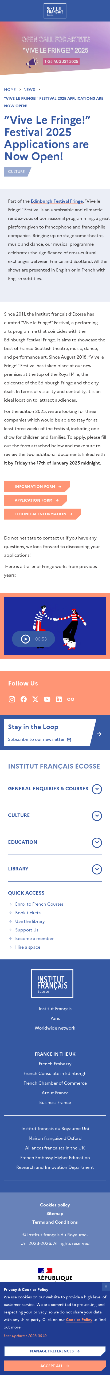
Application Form (34, 500)
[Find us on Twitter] (35, 699)
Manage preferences (52, 1351)
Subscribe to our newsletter (37, 739)
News (29, 89)
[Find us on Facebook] (24, 699)
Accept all (51, 1366)
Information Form (35, 487)
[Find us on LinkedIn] (59, 699)
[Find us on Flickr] (70, 699)
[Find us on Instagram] (12, 699)
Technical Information (40, 514)
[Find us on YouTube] (47, 699)
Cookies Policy (79, 1320)
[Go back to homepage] (55, 11)
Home (10, 89)
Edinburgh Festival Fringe (57, 201)
